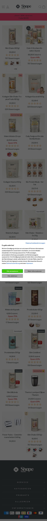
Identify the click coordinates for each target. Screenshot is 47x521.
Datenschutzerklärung (13, 263)
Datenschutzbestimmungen (35, 243)
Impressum (29, 263)
